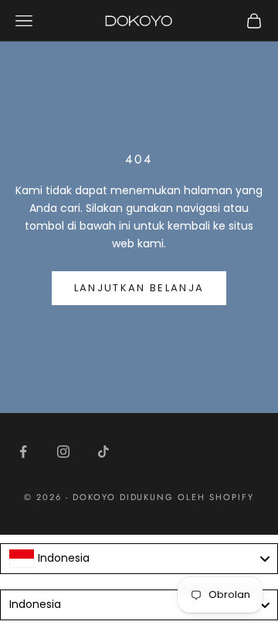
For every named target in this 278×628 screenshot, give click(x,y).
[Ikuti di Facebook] (23, 451)
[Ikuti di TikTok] (103, 451)
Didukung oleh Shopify (187, 497)
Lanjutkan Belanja (139, 287)
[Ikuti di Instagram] (63, 451)
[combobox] (139, 558)
